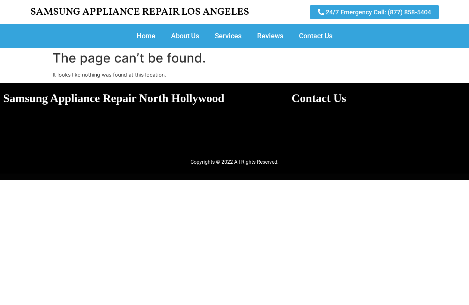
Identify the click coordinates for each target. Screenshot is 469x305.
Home (146, 36)
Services (228, 36)
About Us (185, 36)
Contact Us (315, 36)
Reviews (270, 36)
